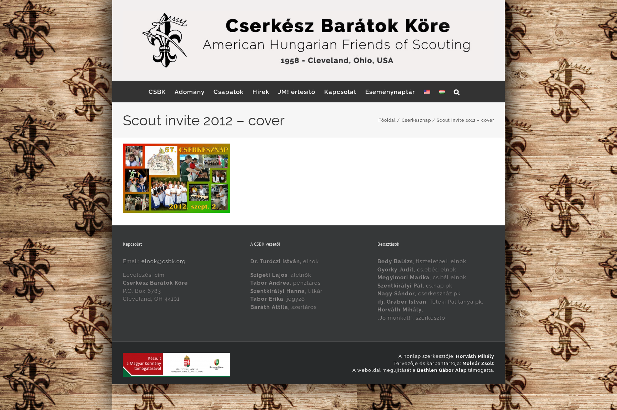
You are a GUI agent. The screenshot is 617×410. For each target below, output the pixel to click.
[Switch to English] (427, 91)
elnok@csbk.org (163, 261)
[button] (457, 91)
